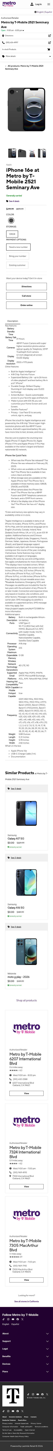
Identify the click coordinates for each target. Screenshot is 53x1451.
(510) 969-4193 (20, 1172)
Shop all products (26, 1000)
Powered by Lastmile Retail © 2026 (26, 1446)
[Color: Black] (11, 220)
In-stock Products (9, 49)
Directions (27, 286)
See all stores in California (26, 1301)
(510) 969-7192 (20, 1266)
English (40, 12)
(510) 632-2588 (20, 1079)
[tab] (12, 321)
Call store (26, 296)
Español (48, 12)
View (26, 1093)
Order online (26, 305)
